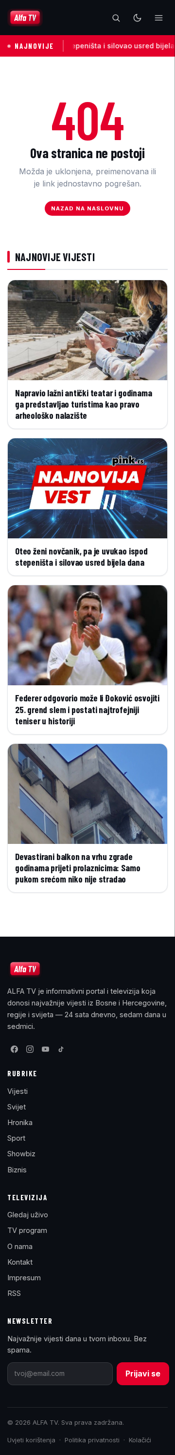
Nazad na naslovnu (87, 208)
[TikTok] (61, 1049)
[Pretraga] (115, 17)
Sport (16, 1138)
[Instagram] (29, 1049)
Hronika (20, 1122)
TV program (27, 1230)
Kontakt (20, 1262)
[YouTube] (45, 1049)
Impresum (24, 1277)
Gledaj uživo (27, 1214)
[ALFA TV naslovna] (25, 17)
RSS (14, 1293)
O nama (20, 1246)
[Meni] (158, 17)
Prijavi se (142, 1373)
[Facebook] (14, 1049)
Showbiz (21, 1153)
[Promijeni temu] (137, 17)
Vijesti (17, 1091)
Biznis (17, 1170)
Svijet (16, 1107)
